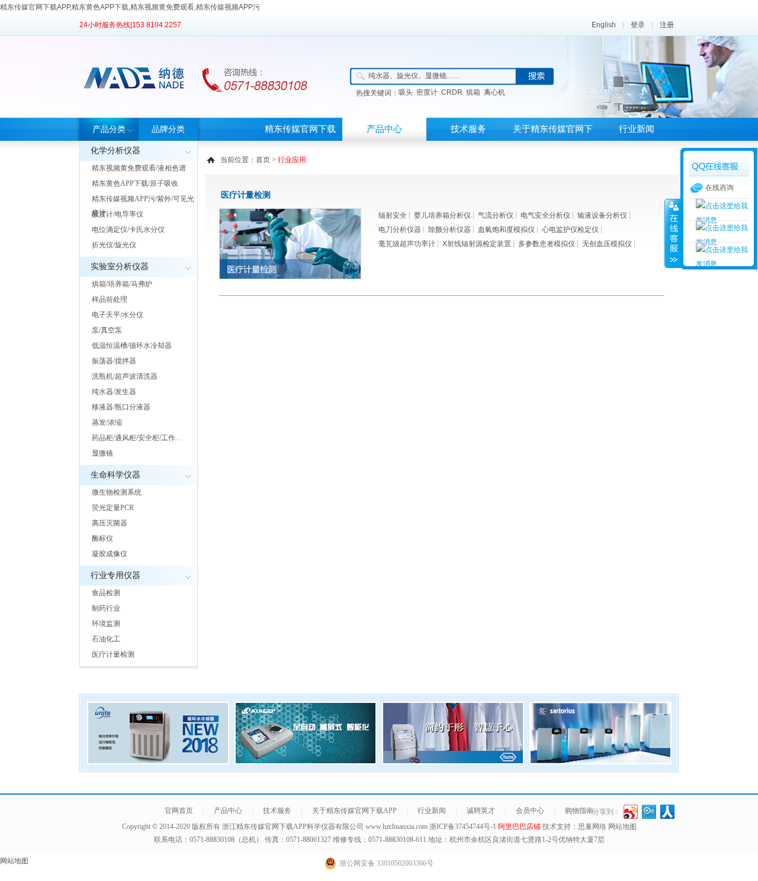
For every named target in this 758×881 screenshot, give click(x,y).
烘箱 (473, 92)
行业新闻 (636, 129)
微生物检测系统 (117, 492)
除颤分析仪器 (449, 229)
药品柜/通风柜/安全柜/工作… (137, 438)
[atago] (305, 761)
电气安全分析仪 (545, 215)
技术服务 (468, 129)
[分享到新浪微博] (631, 812)
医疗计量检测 (113, 654)
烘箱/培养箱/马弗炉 (122, 284)
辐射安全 (392, 215)
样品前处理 (109, 299)
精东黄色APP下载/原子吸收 (135, 183)
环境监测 (106, 623)
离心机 (494, 92)
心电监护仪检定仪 (570, 229)
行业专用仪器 (115, 575)
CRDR (451, 92)
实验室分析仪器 (120, 266)
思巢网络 (592, 826)
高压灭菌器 (109, 523)
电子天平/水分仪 (117, 315)
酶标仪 (102, 538)
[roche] (453, 761)
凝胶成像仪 (109, 554)
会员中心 (530, 810)
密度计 (427, 92)
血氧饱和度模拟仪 (506, 229)
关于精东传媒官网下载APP (553, 140)
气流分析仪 (495, 215)
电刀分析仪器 (399, 229)
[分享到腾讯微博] (649, 812)
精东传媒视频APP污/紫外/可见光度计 (143, 206)
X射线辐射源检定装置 (476, 244)
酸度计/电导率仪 (117, 214)
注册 (667, 25)
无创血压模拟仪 (607, 244)
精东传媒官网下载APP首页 (300, 140)
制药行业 (106, 608)
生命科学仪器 (115, 474)
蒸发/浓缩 (107, 422)
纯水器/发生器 (114, 392)
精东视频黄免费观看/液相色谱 (139, 168)
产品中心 (384, 129)
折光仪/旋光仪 (114, 245)
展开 (672, 233)
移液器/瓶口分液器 (121, 407)
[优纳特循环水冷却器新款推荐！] (158, 761)
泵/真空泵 (107, 330)
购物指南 (579, 810)
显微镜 (102, 453)
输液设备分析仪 (602, 215)
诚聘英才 (481, 810)
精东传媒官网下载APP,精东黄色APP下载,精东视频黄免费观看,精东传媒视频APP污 (130, 7)
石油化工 (106, 639)
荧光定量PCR (113, 508)
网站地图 (622, 826)
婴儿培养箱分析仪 (442, 215)
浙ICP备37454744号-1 (463, 826)
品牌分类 (168, 129)
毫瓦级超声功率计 (406, 244)
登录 (638, 25)
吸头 (406, 92)
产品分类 (109, 129)
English (604, 25)
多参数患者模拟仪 (546, 244)
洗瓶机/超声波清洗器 (125, 376)
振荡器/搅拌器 (114, 361)
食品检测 (106, 593)
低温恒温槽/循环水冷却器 (132, 345)
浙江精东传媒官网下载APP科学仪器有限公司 (293, 826)
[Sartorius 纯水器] (600, 761)
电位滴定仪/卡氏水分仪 (128, 229)
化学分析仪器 (115, 150)
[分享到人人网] (667, 812)
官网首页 (179, 810)
